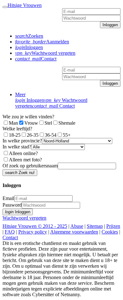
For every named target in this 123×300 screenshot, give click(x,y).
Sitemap (95, 226)
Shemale (66, 123)
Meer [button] (20, 94)
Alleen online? (23, 153)
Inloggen (110, 24)
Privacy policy (32, 231)
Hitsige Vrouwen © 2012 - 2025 (35, 226)
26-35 (32, 135)
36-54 (50, 135)
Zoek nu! (20, 172)
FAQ (10, 231)
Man (13, 123)
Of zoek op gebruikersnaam (30, 165)
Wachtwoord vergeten (24, 218)
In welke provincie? (22, 140)
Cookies (110, 231)
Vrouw (31, 123)
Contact (53, 106)
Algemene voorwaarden (74, 231)
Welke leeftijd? (17, 128)
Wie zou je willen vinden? (28, 116)
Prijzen (113, 226)
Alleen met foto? (25, 159)
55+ (67, 135)
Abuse (76, 226)
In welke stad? (17, 146)
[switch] (6, 153)
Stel (48, 123)
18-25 (14, 135)
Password (12, 205)
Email (8, 198)
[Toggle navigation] (5, 7)
